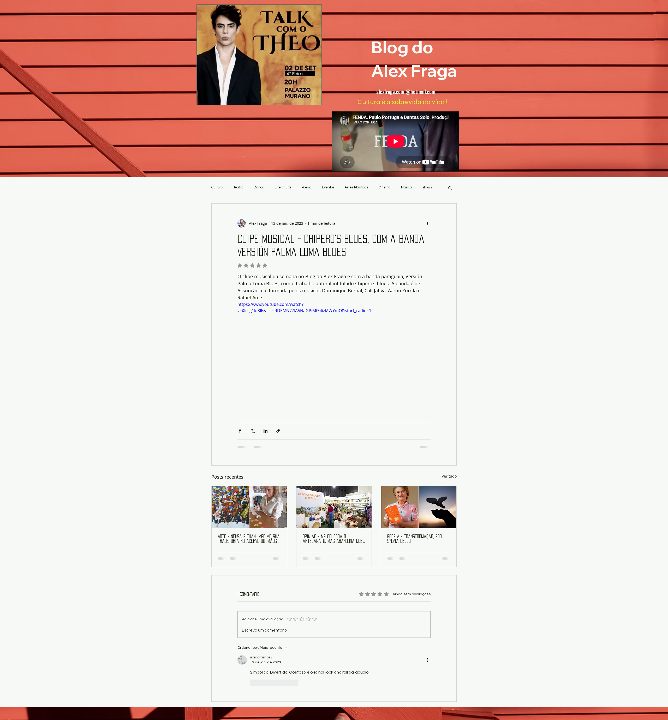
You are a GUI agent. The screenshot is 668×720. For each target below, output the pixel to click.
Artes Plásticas (356, 187)
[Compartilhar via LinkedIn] (265, 430)
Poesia (306, 187)
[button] (450, 188)
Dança (259, 187)
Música (406, 187)
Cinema (385, 187)
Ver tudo (449, 476)
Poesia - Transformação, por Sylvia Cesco (414, 539)
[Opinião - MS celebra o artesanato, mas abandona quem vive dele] (334, 507)
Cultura (217, 187)
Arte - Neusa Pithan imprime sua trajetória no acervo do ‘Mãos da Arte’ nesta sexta (249, 539)
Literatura (283, 187)
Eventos (328, 187)
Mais (426, 187)
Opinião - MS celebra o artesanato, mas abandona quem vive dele (334, 539)
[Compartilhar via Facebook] (239, 430)
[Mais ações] (427, 223)
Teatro (238, 187)
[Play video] (334, 355)
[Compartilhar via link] (278, 430)
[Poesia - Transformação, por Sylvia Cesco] (418, 507)
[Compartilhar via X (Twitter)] (252, 430)
